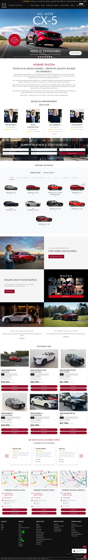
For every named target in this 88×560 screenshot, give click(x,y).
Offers (37, 524)
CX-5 (20, 529)
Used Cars (38, 531)
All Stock (38, 526)
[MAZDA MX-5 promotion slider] (49, 56)
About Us (73, 524)
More (72, 5)
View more (38, 459)
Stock (42, 5)
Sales (49, 1)
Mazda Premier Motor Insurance (44, 539)
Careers (73, 529)
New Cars (38, 527)
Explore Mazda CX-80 (56, 256)
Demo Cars (39, 529)
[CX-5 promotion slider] (36, 56)
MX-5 (20, 542)
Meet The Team (75, 532)
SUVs (2, 526)
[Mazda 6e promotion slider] (40, 56)
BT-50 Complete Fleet (76, 526)
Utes (2, 529)
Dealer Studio (84, 558)
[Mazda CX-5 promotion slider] (44, 56)
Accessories (56, 527)
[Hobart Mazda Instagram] (86, 1)
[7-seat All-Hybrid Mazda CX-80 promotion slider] (45, 56)
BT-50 (20, 540)
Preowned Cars (39, 534)
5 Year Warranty (57, 529)
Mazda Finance (39, 536)
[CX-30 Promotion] (44, 33)
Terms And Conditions (76, 534)
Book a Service (81, 5)
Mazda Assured (40, 537)
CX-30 (20, 526)
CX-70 (20, 534)
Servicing (56, 524)
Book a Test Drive (40, 532)
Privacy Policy (74, 536)
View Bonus (9, 291)
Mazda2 (20, 544)
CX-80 (20, 536)
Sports (2, 527)
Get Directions (14, 513)
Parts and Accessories (59, 526)
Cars (2, 524)
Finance (56, 5)
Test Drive (38, 544)
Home (32, 5)
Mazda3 (20, 545)
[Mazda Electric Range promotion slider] (51, 56)
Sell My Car (50, 5)
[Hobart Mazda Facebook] (84, 1)
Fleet (72, 527)
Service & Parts (65, 5)
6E (19, 539)
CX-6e (20, 531)
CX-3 (20, 524)
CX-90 (20, 537)
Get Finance (15, 389)
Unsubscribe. (52, 558)
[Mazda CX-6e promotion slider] (42, 56)
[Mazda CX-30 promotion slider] (47, 56)
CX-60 (20, 532)
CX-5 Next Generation (24, 527)
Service (64, 1)
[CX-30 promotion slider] (38, 56)
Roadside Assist (57, 531)
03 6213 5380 (72, 1)
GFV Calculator (39, 540)
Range (37, 5)
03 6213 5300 (56, 1)
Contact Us (14, 509)
